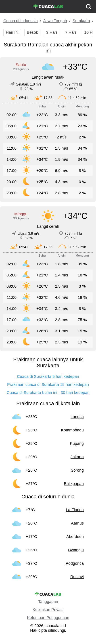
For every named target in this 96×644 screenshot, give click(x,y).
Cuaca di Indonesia (20, 21)
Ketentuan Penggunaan (48, 617)
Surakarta (81, 21)
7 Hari (70, 32)
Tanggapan (48, 601)
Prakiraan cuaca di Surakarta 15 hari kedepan (48, 384)
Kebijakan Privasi (48, 609)
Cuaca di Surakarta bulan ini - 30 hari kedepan (48, 392)
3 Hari (51, 32)
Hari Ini (12, 32)
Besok (32, 32)
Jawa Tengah (55, 21)
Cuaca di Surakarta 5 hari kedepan (48, 376)
